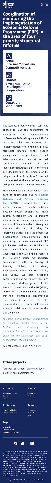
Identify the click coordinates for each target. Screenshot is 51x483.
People (5, 398)
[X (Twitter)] (22, 443)
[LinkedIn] (32, 443)
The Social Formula (37, 480)
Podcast (30, 413)
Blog (29, 415)
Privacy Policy (8, 430)
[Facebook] (15, 443)
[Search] (42, 4)
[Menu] (47, 4)
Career (5, 396)
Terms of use (8, 427)
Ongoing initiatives (10, 410)
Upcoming (31, 393)
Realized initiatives (10, 413)
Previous (30, 396)
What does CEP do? (10, 393)
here (38, 346)
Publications (32, 410)
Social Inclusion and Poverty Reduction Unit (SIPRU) (25, 199)
